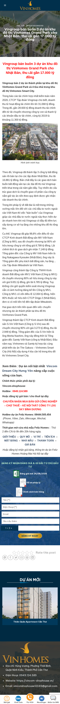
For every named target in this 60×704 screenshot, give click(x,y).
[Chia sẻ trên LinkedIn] (32, 557)
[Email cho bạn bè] (21, 557)
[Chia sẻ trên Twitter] (15, 557)
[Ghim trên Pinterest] (27, 557)
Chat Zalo (18, 702)
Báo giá (7, 702)
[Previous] (2, 606)
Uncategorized (34, 26)
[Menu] (5, 5)
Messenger (41, 702)
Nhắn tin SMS (53, 702)
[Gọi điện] (30, 698)
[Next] (57, 606)
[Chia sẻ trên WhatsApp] (4, 557)
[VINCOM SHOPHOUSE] (30, 5)
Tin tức (21, 26)
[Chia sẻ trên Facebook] (10, 557)
